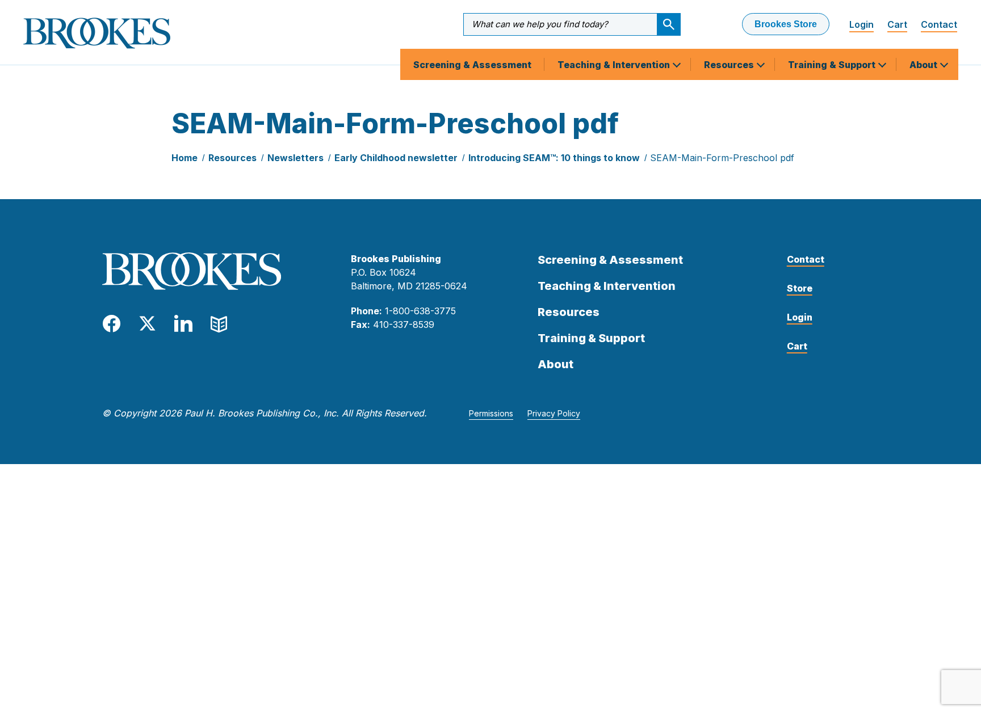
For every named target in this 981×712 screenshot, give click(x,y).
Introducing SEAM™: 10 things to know (554, 157)
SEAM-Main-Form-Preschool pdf (722, 157)
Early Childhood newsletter (396, 157)
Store (799, 288)
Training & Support (833, 64)
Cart (897, 24)
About (924, 64)
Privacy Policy (553, 413)
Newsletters (295, 157)
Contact (939, 24)
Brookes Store (785, 24)
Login (861, 24)
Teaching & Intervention (614, 64)
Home (184, 157)
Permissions (491, 413)
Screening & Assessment (472, 64)
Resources (730, 64)
